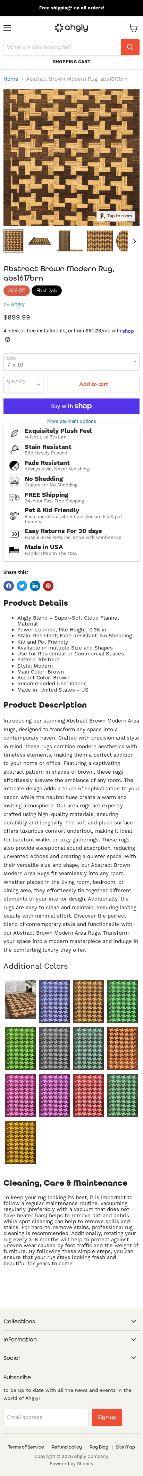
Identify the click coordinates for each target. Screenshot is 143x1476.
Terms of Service (26, 1447)
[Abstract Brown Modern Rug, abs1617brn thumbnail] (14, 241)
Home (10, 79)
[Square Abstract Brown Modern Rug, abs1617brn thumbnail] (99, 241)
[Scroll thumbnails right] (133, 241)
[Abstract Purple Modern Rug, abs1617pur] (54, 1095)
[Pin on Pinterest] (48, 586)
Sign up (107, 1417)
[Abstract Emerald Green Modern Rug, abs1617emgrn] (123, 1001)
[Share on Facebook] (8, 586)
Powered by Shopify (71, 1463)
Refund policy (67, 1447)
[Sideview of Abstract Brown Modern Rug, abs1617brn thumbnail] (40, 241)
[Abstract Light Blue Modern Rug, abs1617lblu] (89, 1048)
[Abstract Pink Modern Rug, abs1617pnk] (20, 1095)
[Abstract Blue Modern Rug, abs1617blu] (54, 1001)
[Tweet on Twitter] (22, 586)
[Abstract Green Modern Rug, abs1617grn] (20, 1048)
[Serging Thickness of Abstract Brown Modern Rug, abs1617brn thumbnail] (70, 241)
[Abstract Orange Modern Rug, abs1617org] (123, 1048)
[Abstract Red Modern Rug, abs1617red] (89, 1095)
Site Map (125, 1447)
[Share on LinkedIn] (35, 586)
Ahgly (18, 304)
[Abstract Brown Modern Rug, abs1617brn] (89, 1001)
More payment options (71, 421)
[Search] (130, 47)
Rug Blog (99, 1447)
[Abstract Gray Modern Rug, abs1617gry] (54, 1048)
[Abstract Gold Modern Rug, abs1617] (20, 999)
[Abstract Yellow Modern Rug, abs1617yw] (20, 1142)
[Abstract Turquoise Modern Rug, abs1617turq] (123, 1095)
